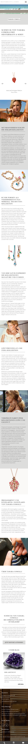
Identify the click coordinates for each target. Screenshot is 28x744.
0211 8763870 (5, 699)
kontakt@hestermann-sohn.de (8, 701)
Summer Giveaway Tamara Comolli (10, 709)
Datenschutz (11, 732)
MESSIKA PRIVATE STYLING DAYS (10, 711)
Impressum (4, 732)
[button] (26, 2)
